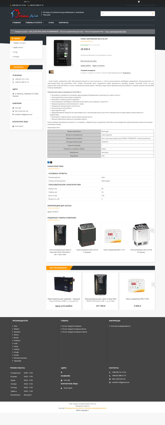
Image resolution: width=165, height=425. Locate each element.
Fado (16, 343)
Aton (15, 326)
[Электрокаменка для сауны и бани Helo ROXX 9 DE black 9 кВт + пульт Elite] (60, 235)
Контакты (63, 23)
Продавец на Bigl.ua (83, 406)
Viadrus (16, 349)
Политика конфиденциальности (95, 408)
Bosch (16, 338)
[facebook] (48, 163)
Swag (16, 346)
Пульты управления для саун (71, 32)
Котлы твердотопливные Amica (74, 329)
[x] (51, 163)
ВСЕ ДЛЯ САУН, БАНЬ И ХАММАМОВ (43, 32)
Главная (16, 23)
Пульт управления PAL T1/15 (114, 250)
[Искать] (152, 13)
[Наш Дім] (24, 13)
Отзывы (16, 57)
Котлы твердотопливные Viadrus (74, 332)
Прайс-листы (18, 47)
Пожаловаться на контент (74, 408)
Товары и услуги (33, 23)
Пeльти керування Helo (94, 32)
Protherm (17, 340)
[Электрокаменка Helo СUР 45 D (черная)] (87, 235)
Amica (16, 335)
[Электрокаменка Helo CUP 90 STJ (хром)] (141, 235)
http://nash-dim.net (21, 111)
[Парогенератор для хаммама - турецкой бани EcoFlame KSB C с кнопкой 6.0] (63, 284)
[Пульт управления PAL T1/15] (114, 235)
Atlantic (16, 329)
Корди (16, 352)
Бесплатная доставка (89, 61)
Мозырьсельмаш (20, 358)
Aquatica (17, 332)
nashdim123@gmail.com (23, 114)
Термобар (17, 361)
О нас (51, 23)
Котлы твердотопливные (71, 326)
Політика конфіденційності (121, 326)
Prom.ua (93, 404)
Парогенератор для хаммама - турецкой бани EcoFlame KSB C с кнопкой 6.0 (64, 300)
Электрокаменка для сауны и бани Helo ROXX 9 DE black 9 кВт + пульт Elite (60, 252)
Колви (16, 355)
